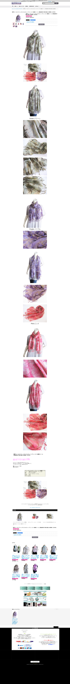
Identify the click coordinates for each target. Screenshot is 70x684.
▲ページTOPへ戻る (35, 628)
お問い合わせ (41, 24)
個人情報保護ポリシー (51, 644)
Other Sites (49, 1)
